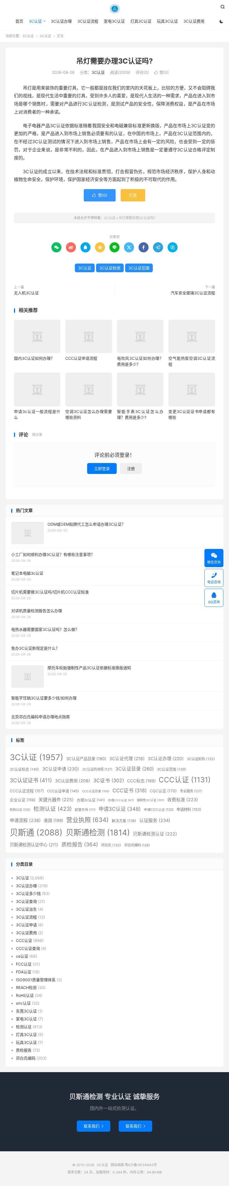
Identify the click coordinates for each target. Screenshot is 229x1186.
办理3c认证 (91, 800)
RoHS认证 (25, 995)
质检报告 (79, 844)
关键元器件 (56, 799)
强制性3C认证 (150, 800)
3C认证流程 (87, 21)
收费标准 (182, 799)
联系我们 (93, 1126)
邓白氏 (111, 845)
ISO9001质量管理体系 (36, 979)
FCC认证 (24, 964)
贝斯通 (36, 832)
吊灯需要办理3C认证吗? (114, 61)
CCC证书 (130, 790)
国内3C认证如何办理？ (34, 358)
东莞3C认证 (26, 1011)
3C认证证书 (31, 780)
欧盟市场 (85, 810)
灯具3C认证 (140, 21)
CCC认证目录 (95, 791)
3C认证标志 (24, 769)
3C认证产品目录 (86, 758)
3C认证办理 (61, 21)
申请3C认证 (120, 809)
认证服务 (154, 820)
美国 (53, 820)
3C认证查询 (26, 901)
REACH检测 (26, 987)
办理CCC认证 (121, 800)
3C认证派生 (26, 909)
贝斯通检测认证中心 (34, 844)
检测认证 (53, 808)
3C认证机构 (201, 759)
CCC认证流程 (27, 791)
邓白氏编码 (137, 845)
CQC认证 (163, 790)
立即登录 (102, 468)
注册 (131, 468)
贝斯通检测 (98, 832)
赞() (161, 72)
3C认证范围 (138, 268)
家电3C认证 (114, 21)
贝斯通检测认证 (155, 834)
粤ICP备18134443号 (141, 1165)
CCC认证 (185, 779)
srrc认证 (23, 1003)
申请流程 (25, 820)
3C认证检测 (109, 268)
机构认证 (20, 810)
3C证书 (108, 780)
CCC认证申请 (63, 791)
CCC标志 (141, 780)
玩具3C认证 (167, 21)
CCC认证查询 (28, 948)
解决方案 (124, 821)
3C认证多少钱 (28, 893)
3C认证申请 (60, 769)
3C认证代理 (127, 758)
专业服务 (191, 791)
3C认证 (114, 8)
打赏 (133, 195)
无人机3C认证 (26, 292)
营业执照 (87, 819)
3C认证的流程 (97, 769)
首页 (19, 21)
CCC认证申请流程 (81, 358)
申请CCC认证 (158, 809)
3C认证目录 (134, 769)
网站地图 (117, 1165)
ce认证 (22, 956)
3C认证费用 (193, 21)
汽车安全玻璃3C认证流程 (193, 292)
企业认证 (22, 800)
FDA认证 (23, 971)
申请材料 (188, 809)
